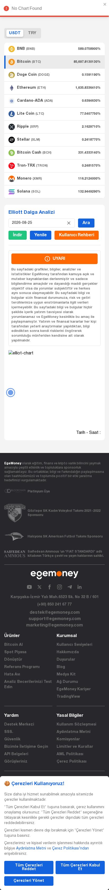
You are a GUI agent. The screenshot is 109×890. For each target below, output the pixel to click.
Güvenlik (12, 739)
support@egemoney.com (55, 619)
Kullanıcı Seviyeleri (74, 645)
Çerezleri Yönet (28, 881)
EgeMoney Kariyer (74, 689)
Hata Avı (12, 674)
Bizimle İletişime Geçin (26, 747)
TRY (32, 33)
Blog (61, 667)
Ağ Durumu (67, 682)
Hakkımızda (68, 652)
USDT (15, 33)
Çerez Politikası (72, 761)
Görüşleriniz (16, 761)
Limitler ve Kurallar (75, 747)
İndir (17, 235)
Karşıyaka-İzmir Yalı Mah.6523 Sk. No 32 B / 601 (55, 597)
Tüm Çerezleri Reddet (29, 867)
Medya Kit (66, 674)
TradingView (68, 696)
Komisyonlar (68, 739)
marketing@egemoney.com (54, 625)
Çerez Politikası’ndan (70, 848)
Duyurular (66, 659)
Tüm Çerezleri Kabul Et (80, 867)
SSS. (8, 732)
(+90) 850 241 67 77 (54, 604)
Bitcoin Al (13, 645)
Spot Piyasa (15, 652)
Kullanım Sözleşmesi (76, 724)
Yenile (40, 235)
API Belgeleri (16, 754)
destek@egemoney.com (55, 613)
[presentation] (38, 223)
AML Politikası (70, 754)
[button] (54, 49)
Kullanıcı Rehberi (76, 235)
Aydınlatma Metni (73, 732)
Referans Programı (22, 667)
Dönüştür (13, 659)
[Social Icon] (29, 587)
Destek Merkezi (19, 724)
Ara (86, 223)
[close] (105, 4)
